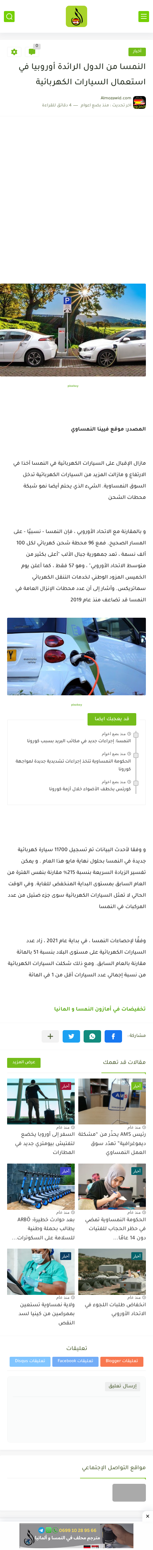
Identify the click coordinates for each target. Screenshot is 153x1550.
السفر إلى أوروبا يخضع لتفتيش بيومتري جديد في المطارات (45, 1144)
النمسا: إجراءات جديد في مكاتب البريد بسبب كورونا (79, 741)
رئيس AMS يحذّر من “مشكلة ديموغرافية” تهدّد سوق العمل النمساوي (112, 1144)
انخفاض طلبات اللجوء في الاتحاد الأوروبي (115, 1310)
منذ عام (134, 1127)
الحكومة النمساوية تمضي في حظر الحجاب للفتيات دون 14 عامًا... (115, 1229)
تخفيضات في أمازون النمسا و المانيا (100, 1010)
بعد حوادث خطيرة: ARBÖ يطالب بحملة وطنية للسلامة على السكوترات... (43, 1229)
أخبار (137, 51)
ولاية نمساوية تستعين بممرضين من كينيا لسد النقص (47, 1315)
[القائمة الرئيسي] (143, 16)
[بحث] (9, 16)
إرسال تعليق (123, 1386)
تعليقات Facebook (75, 1361)
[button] (113, 1036)
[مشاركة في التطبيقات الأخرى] (50, 1036)
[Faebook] (129, 1493)
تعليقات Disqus (30, 1361)
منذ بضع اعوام (114, 733)
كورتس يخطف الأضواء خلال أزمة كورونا (90, 789)
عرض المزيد (23, 1062)
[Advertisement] (76, 203)
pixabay (73, 386)
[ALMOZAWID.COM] (76, 16)
